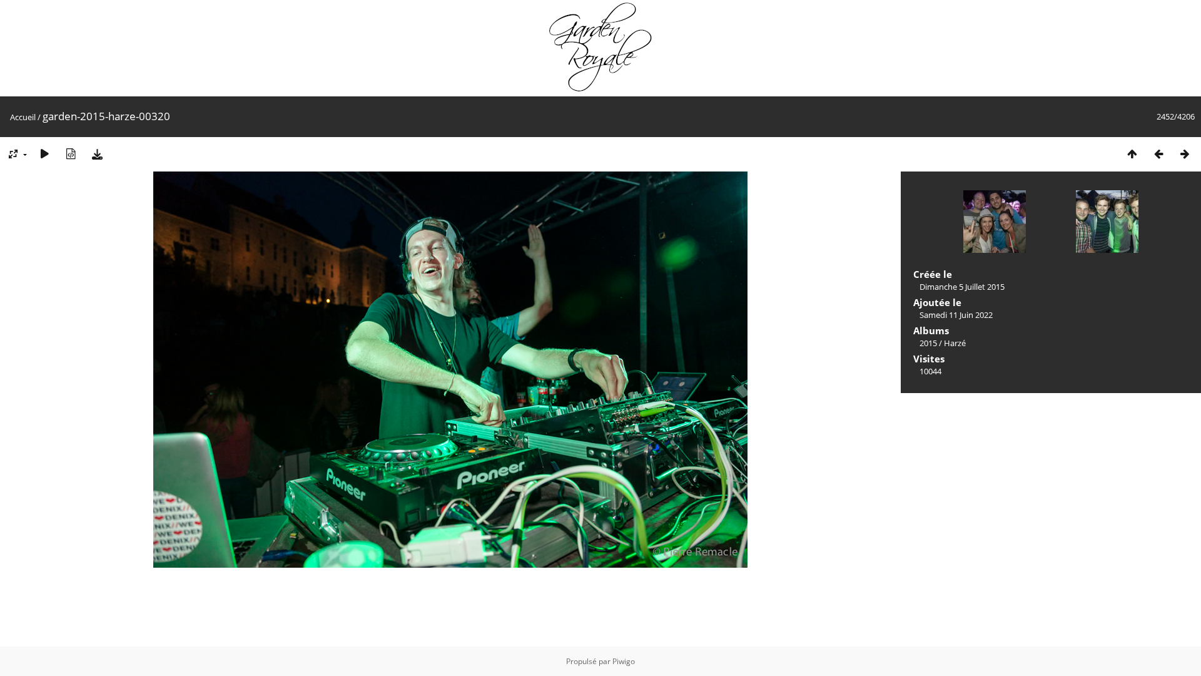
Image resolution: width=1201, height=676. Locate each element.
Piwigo (623, 661)
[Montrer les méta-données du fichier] (71, 153)
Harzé (955, 343)
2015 (928, 343)
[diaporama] (44, 153)
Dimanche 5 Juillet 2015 (962, 286)
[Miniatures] (1132, 153)
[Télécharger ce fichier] (97, 153)
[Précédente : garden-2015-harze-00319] (1158, 153)
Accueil (23, 117)
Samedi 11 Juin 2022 (956, 314)
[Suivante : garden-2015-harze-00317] (1185, 153)
